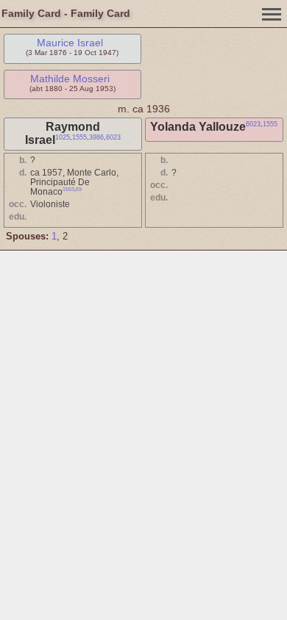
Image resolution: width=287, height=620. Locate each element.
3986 (96, 137)
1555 (79, 137)
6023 (113, 137)
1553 (68, 189)
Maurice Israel (70, 42)
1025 (62, 137)
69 (79, 189)
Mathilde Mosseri (70, 78)
